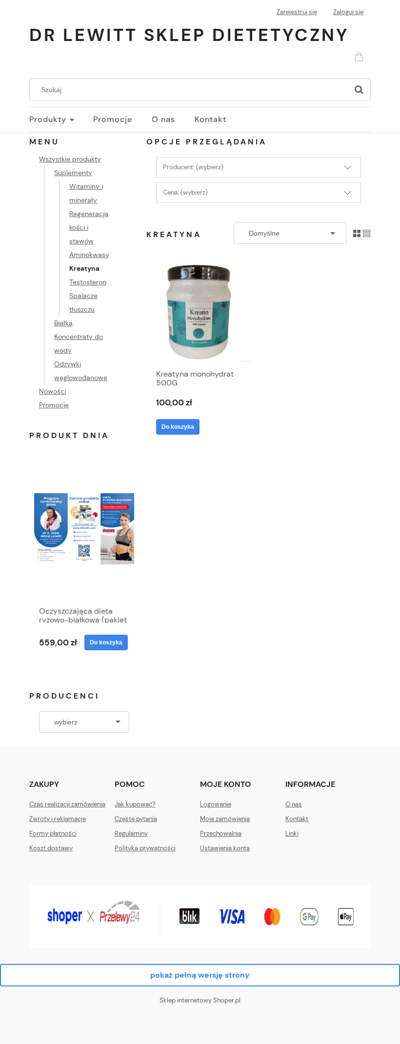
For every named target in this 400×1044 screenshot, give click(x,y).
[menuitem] (61, 119)
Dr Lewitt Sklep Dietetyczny (189, 34)
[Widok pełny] (366, 233)
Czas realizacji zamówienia (67, 804)
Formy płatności (53, 833)
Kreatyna (84, 268)
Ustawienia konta (225, 848)
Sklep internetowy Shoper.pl (200, 1000)
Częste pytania (136, 819)
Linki (292, 833)
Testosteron (87, 282)
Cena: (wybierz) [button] (185, 192)
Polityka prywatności (145, 848)
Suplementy (73, 172)
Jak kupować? (135, 804)
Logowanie (215, 804)
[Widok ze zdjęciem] (357, 233)
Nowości (52, 391)
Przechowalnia (220, 833)
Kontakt (296, 819)
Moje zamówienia (225, 819)
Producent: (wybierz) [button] (193, 167)
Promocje (54, 405)
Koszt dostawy (51, 848)
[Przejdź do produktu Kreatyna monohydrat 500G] (200, 312)
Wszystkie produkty (70, 159)
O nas (293, 804)
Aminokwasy (89, 254)
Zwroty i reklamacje (57, 819)
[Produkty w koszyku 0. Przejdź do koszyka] (360, 56)
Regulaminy (131, 833)
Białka (63, 323)
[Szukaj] (359, 90)
